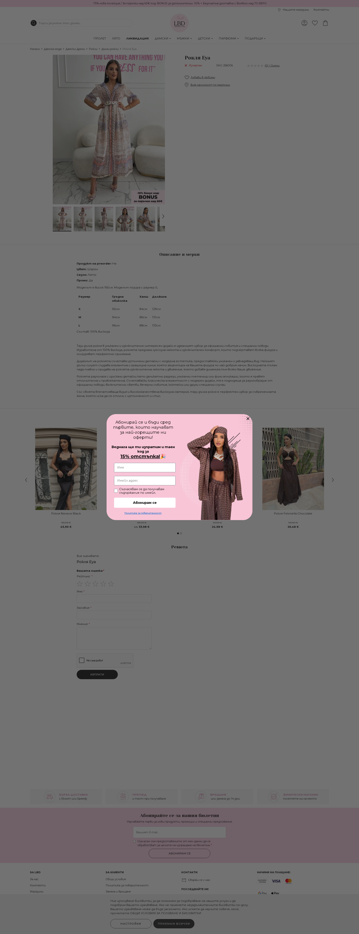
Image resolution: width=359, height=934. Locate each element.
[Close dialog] (248, 419)
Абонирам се (145, 503)
